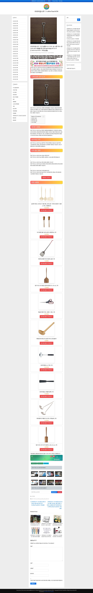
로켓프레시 (15, 94)
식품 (13, 106)
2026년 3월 (15, 32)
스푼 (44, 498)
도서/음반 (15, 92)
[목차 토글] (43, 116)
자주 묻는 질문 (34, 120)
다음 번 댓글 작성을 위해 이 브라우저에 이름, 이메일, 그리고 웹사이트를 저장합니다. (46, 580)
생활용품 (14, 101)
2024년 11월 (15, 60)
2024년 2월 (15, 79)
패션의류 (14, 117)
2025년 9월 (15, 46)
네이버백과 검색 (34, 463)
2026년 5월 (15, 28)
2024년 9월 (15, 65)
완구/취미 (15, 108)
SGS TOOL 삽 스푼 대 (36, 498)
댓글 (31, 546)
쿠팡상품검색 (54, 492)
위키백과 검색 (46, 463)
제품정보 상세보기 (46, 177)
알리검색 (59, 492)
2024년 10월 (15, 62)
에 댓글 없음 (51, 52)
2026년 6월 (15, 25)
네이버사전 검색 (40, 463)
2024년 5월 (15, 72)
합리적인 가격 (34, 119)
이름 (31, 563)
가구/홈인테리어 (16, 87)
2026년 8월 (15, 21)
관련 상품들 (34, 122)
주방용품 (33, 496)
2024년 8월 (15, 67)
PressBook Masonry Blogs (49, 591)
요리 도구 (47, 498)
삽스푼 (42, 498)
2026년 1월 (15, 37)
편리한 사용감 (34, 118)
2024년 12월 (15, 58)
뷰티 (13, 99)
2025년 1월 (15, 55)
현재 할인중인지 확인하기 (46, 210)
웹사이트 (32, 573)
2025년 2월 (15, 53)
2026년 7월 (15, 23)
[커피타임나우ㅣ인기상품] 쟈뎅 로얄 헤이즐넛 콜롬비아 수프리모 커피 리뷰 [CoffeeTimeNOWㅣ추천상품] (73, 30)
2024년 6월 (15, 69)
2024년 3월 (15, 76)
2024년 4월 (15, 74)
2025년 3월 (15, 51)
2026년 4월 (15, 30)
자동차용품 (15, 110)
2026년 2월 (15, 35)
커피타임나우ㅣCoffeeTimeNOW (46, 11)
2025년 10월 (15, 44)
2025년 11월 (15, 42)
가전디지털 (15, 90)
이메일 (32, 568)
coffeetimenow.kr (44, 52)
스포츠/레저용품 (16, 103)
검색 (67, 17)
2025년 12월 (15, 39)
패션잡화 (14, 120)
